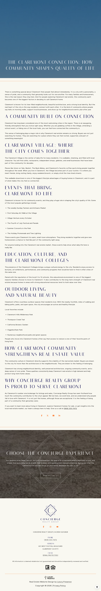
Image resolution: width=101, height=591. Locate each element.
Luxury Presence (64, 582)
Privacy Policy (59, 586)
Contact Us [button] (49, 475)
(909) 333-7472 (70, 408)
